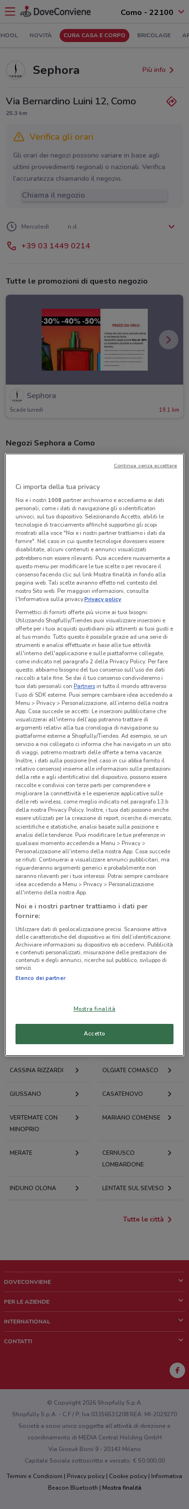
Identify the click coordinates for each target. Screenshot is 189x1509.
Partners (84, 686)
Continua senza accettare (145, 465)
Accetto (94, 1033)
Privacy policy (102, 599)
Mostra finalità (95, 1009)
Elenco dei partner (40, 978)
